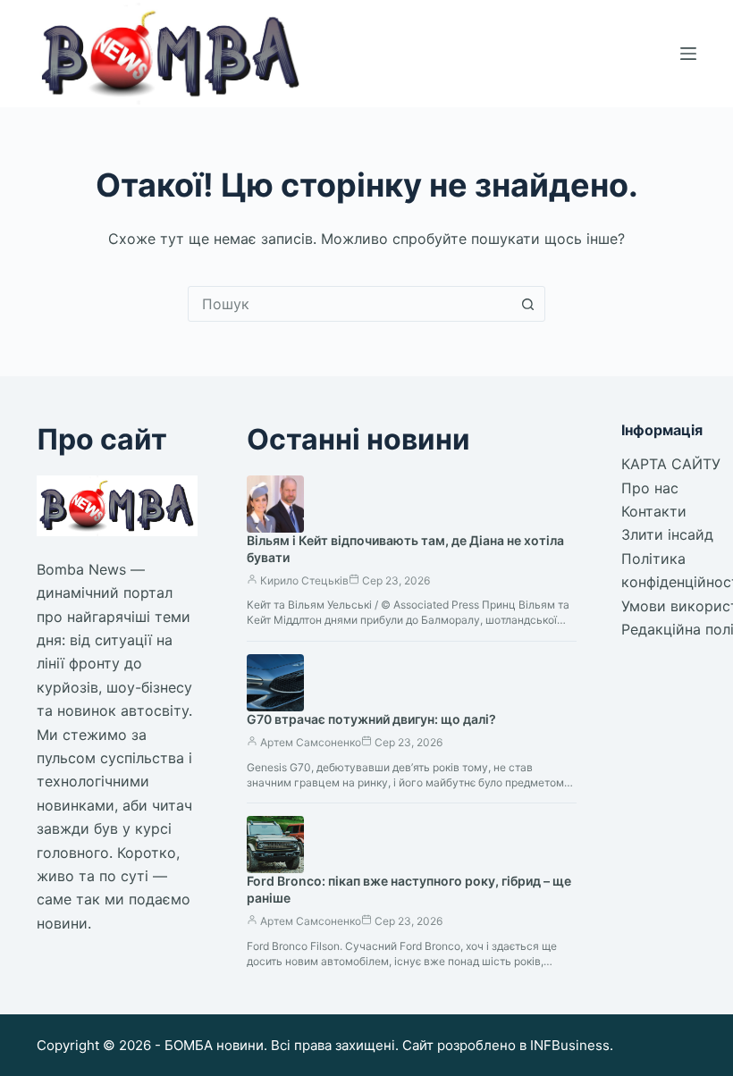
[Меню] (688, 54)
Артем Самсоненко (310, 742)
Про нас (649, 488)
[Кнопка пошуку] (527, 304)
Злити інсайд (667, 534)
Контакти (654, 511)
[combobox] (349, 304)
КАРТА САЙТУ (670, 464)
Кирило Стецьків (304, 580)
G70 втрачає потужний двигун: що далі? (371, 719)
